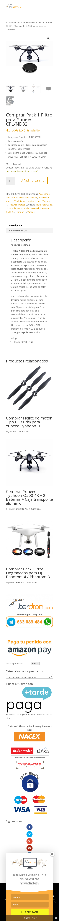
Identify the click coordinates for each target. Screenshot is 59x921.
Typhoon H (20, 211)
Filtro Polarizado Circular (18, 208)
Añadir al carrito (32, 180)
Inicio (8, 22)
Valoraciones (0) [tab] (18, 230)
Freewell (13, 204)
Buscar (35, 663)
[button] (48, 38)
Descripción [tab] (15, 225)
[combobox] (29, 676)
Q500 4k (10, 211)
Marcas (21, 204)
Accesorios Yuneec (28, 197)
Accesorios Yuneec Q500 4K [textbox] (28, 677)
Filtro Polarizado (44, 204)
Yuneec (30, 211)
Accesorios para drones (23, 22)
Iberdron (44, 208)
